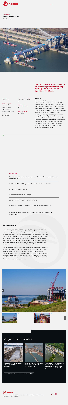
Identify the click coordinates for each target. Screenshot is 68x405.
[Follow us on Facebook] (53, 394)
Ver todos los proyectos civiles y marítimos (19, 373)
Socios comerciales (38, 395)
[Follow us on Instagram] (56, 394)
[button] (9, 318)
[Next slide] (65, 290)
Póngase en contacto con (10, 395)
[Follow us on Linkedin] (51, 394)
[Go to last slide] (3, 290)
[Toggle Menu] (51, 4)
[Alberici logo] (12, 3)
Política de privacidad (25, 395)
